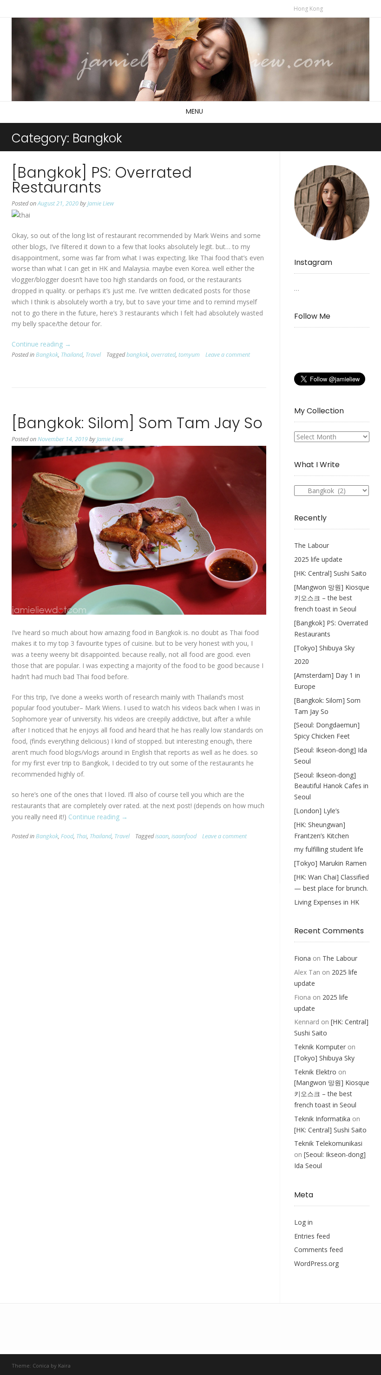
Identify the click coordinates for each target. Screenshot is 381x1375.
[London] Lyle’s (317, 810)
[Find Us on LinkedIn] (355, 8)
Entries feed (312, 1236)
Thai (81, 836)
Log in (303, 1222)
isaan (162, 836)
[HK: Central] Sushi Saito (330, 573)
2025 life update (318, 559)
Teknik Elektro (315, 1071)
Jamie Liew (100, 203)
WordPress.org (316, 1263)
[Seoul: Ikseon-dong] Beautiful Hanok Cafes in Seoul (331, 786)
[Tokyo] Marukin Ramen (330, 863)
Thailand (72, 355)
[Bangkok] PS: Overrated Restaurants (102, 180)
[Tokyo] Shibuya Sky (324, 647)
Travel (93, 355)
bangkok (137, 355)
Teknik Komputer (320, 1046)
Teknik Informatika (322, 1118)
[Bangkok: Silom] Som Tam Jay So (137, 422)
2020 (301, 661)
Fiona (302, 958)
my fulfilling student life (328, 849)
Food (67, 836)
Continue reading (41, 344)
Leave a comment (227, 355)
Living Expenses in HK (326, 902)
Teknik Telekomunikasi (328, 1143)
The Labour (311, 545)
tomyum (189, 355)
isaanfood (184, 836)
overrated (163, 355)
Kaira (64, 1365)
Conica (41, 1365)
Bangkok (47, 355)
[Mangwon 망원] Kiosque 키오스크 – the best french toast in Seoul (331, 598)
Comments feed (318, 1249)
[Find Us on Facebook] (336, 8)
